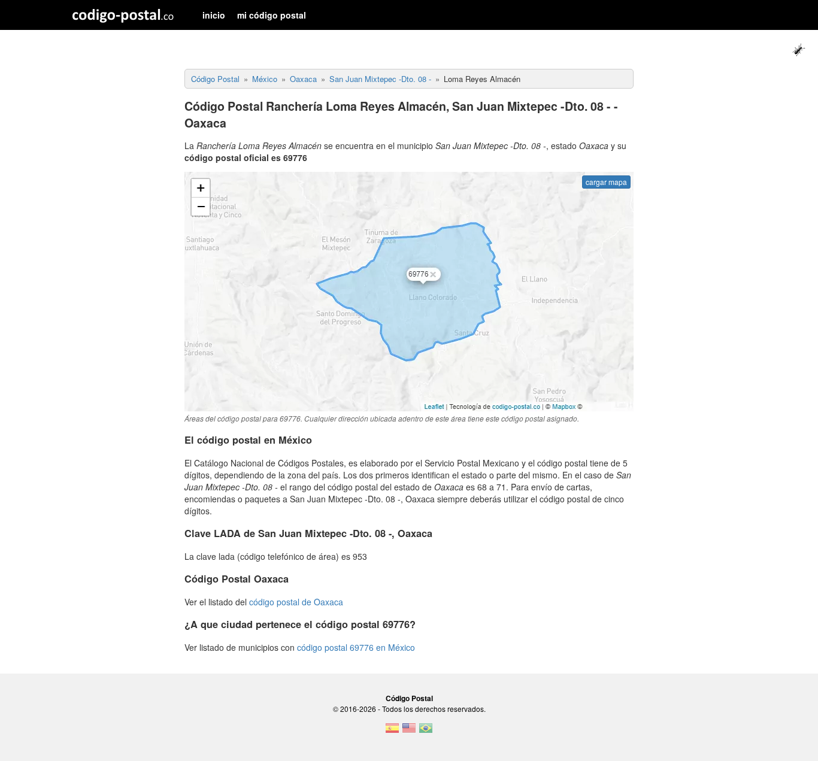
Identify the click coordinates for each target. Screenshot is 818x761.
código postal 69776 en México (356, 647)
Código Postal (409, 698)
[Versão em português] (425, 731)
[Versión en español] (392, 731)
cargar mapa (606, 182)
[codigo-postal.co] (123, 15)
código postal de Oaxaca (296, 602)
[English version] (409, 731)
